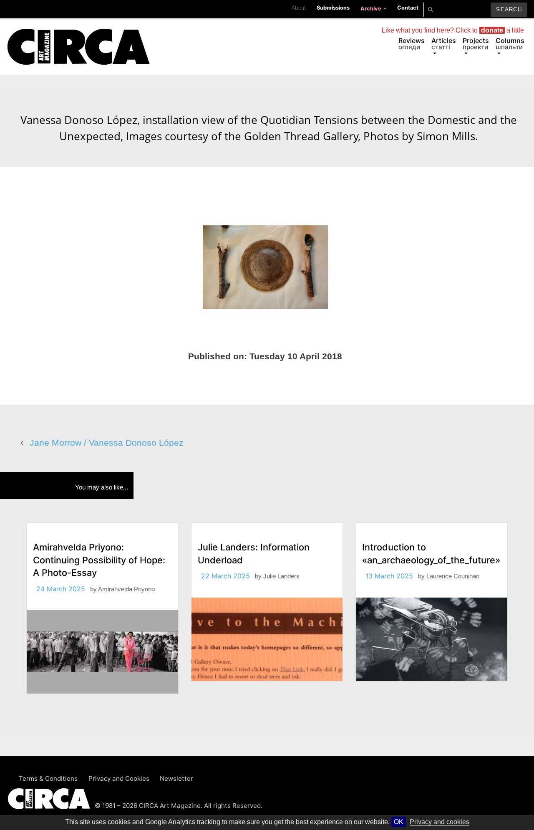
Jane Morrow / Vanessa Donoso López (107, 442)
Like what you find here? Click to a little (453, 30)
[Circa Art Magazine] (78, 37)
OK (398, 821)
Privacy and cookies (439, 821)
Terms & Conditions (48, 778)
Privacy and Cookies (118, 778)
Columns (510, 43)
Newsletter (176, 778)
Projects (476, 43)
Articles (443, 43)
